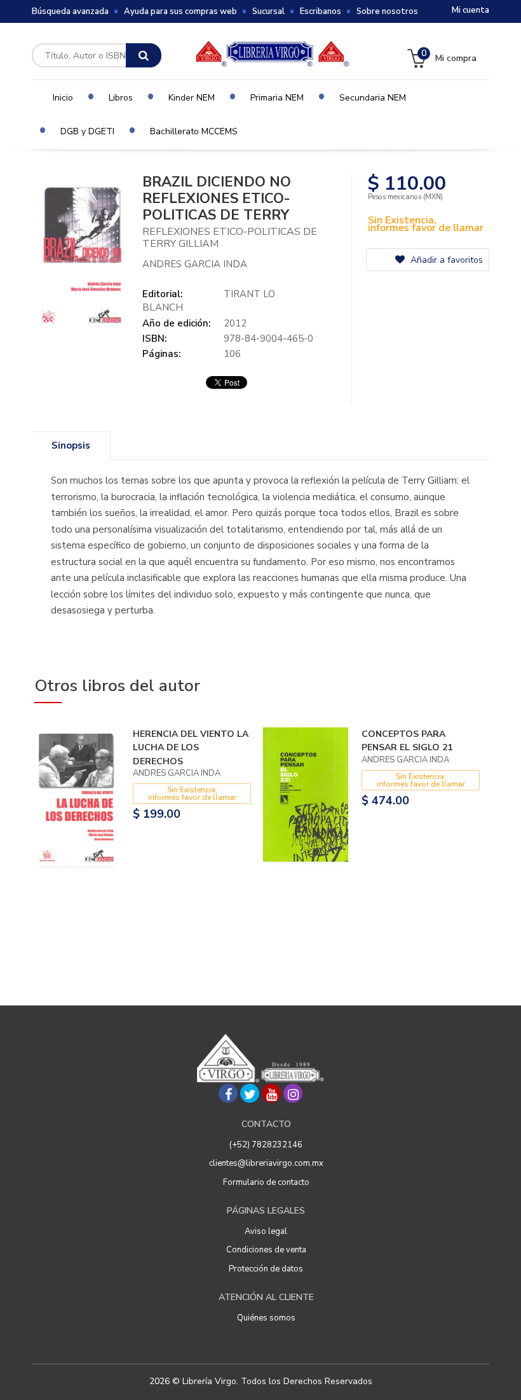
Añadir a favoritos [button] (445, 260)
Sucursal (268, 11)
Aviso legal (266, 1231)
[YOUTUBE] (271, 1093)
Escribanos (320, 11)
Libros (121, 98)
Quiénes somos (266, 1318)
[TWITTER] (249, 1093)
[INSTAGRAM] (292, 1093)
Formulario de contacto (266, 1182)
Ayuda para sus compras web (180, 11)
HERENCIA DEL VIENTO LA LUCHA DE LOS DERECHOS (190, 747)
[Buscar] (143, 55)
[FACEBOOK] (228, 1093)
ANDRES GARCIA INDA (194, 264)
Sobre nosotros (387, 11)
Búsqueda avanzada (70, 11)
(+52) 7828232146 (265, 1145)
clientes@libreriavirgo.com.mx (266, 1163)
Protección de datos (266, 1269)
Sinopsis (70, 445)
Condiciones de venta (266, 1250)
